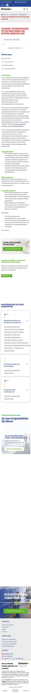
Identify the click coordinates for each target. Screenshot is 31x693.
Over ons (4, 631)
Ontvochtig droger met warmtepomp (12, 365)
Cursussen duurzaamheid (9, 644)
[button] (27, 9)
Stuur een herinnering (12, 249)
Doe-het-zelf (13, 14)
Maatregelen (22, 14)
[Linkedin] (7, 5)
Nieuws (4, 629)
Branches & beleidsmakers (9, 641)
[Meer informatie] (27, 321)
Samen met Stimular (8, 625)
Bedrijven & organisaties (8, 639)
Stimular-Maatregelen (8, 646)
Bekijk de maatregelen (14, 449)
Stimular (5, 14)
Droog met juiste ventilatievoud (10, 391)
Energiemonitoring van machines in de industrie (12, 321)
